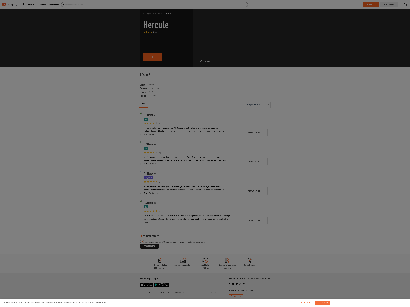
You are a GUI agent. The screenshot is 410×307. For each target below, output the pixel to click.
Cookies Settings (306, 303)
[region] (205, 303)
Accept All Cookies (322, 303)
